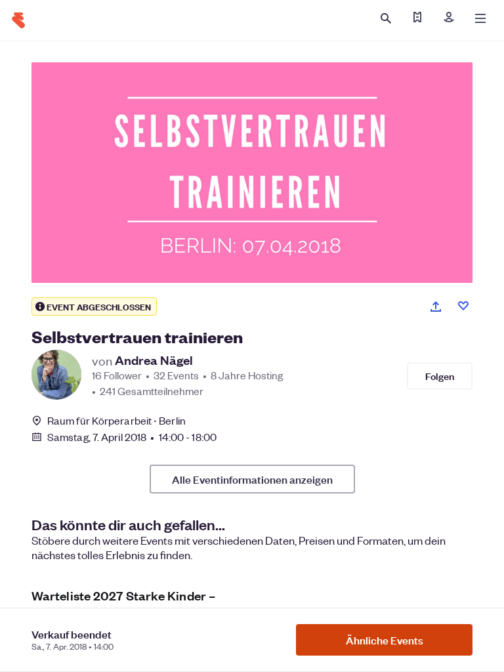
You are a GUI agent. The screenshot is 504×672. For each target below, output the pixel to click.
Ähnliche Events (384, 640)
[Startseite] (18, 20)
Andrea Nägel (154, 360)
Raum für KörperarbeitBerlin (116, 420)
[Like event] (463, 306)
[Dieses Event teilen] (436, 306)
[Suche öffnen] (386, 18)
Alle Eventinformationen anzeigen (252, 479)
